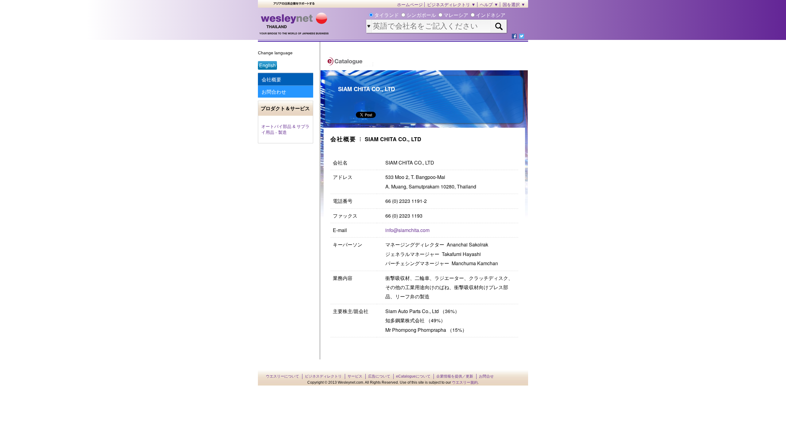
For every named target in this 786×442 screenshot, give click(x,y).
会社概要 (271, 79)
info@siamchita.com (407, 230)
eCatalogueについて (413, 376)
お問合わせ (274, 91)
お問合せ (486, 376)
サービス (355, 376)
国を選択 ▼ (514, 4)
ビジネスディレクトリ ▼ (451, 4)
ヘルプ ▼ (489, 4)
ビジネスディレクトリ (323, 376)
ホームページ (410, 4)
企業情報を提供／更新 (454, 376)
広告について (379, 376)
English (267, 65)
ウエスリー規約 (465, 382)
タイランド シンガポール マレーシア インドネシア (439, 15)
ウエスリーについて (282, 376)
